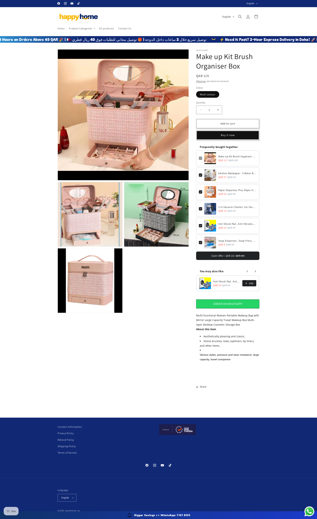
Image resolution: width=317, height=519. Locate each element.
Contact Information (70, 426)
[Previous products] (247, 271)
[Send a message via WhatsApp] (309, 511)
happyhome (70, 510)
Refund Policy (66, 439)
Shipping (200, 81)
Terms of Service (67, 452)
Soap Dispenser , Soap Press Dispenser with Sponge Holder (237, 240)
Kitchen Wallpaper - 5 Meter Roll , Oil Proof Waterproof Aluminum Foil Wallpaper (237, 173)
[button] (82, 28)
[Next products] (255, 271)
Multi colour (207, 94)
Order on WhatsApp (227, 304)
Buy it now (228, 135)
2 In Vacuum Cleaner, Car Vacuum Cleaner (237, 207)
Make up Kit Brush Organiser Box (237, 156)
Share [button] (203, 386)
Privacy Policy (66, 433)
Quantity (200, 102)
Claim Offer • (228, 255)
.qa (78, 510)
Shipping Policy (67, 446)
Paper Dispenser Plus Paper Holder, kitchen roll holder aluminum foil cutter (237, 190)
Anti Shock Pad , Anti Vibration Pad (237, 223)
